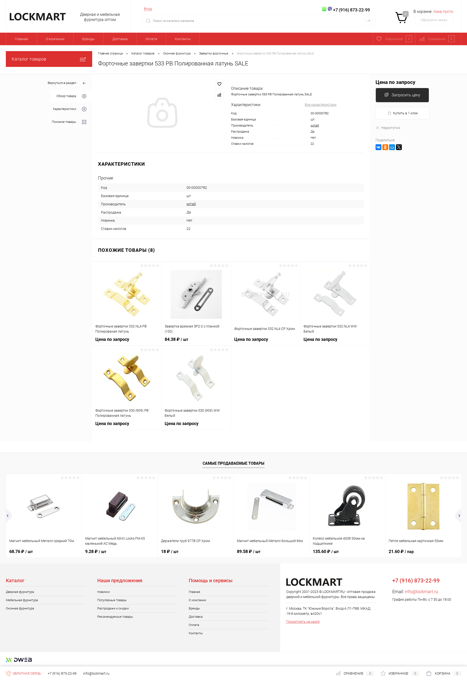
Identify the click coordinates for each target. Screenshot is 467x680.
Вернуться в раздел (62, 83)
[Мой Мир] (392, 147)
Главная (21, 39)
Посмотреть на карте (303, 622)
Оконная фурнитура (20, 608)
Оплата (151, 39)
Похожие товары (64, 122)
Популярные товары (112, 600)
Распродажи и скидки (113, 608)
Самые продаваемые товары (233, 463)
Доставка (120, 39)
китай (315, 125)
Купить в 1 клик (405, 113)
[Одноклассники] (385, 147)
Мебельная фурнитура (22, 600)
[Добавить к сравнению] (219, 95)
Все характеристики (320, 105)
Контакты (183, 39)
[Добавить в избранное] (219, 84)
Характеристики (64, 109)
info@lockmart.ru (421, 591)
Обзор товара (66, 96)
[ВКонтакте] (378, 147)
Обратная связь (26, 673)
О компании (55, 39)
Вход (148, 9)
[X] (399, 147)
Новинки (103, 592)
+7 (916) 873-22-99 (62, 673)
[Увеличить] (161, 113)
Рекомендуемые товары (115, 616)
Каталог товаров (29, 59)
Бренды (88, 39)
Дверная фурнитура (20, 592)
